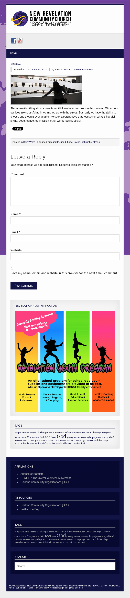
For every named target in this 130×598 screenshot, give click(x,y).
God (61, 436)
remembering (20, 443)
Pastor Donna (62, 69)
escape (36, 437)
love (111, 437)
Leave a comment (83, 69)
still (64, 443)
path (37, 440)
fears (54, 437)
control (90, 432)
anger (18, 432)
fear (48, 437)
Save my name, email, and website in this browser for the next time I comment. (64, 273)
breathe (33, 433)
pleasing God (53, 440)
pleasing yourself (66, 440)
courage (97, 433)
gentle (55, 142)
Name (15, 214)
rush (32, 443)
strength (69, 443)
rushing (38, 443)
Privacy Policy (41, 588)
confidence (68, 432)
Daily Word (29, 142)
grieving (70, 437)
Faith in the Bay (29, 509)
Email (15, 232)
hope (70, 142)
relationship (101, 440)
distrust (17, 437)
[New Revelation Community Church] (40, 26)
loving (77, 142)
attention (25, 433)
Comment (17, 174)
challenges (43, 432)
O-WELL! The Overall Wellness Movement (45, 478)
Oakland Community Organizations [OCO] (44, 482)
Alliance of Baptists (32, 473)
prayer (83, 440)
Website (16, 250)
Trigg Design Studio (74, 588)
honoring (85, 437)
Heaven (77, 437)
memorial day (20, 440)
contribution (80, 433)
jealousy (100, 437)
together (77, 443)
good (63, 142)
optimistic (87, 142)
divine (23, 437)
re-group (90, 440)
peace (44, 440)
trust (83, 443)
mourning (30, 440)
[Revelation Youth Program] (65, 361)
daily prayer (106, 433)
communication (55, 433)
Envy (30, 437)
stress (96, 142)
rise (28, 443)
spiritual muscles (55, 443)
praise (76, 440)
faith (42, 437)
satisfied (45, 443)
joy (107, 437)
